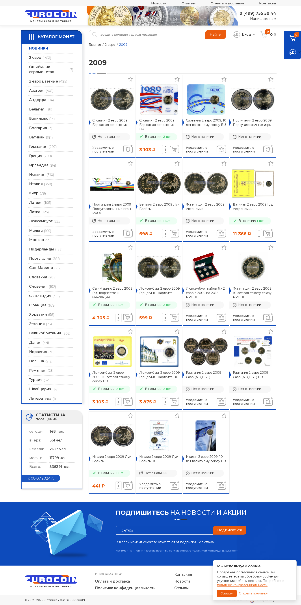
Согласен (227, 593)
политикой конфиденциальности (214, 550)
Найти (215, 34)
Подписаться (229, 530)
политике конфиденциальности (242, 585)
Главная (95, 45)
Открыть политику (253, 593)
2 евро (110, 45)
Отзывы (189, 3)
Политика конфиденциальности (125, 588)
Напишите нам (263, 19)
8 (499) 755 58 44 (258, 13)
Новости (159, 3)
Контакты (267, 3)
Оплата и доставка (227, 3)
